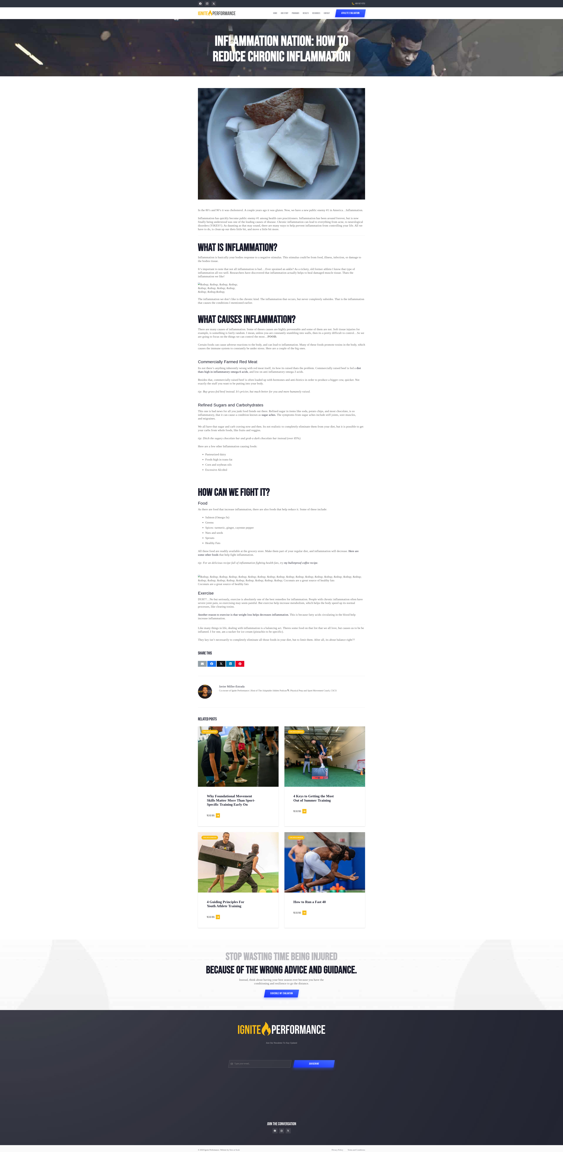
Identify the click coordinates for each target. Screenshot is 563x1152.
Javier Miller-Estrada (232, 686)
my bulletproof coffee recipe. (301, 562)
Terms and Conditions (356, 1150)
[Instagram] (207, 3)
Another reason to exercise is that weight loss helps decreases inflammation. (243, 614)
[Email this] (202, 664)
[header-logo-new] (217, 13)
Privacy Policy (337, 1150)
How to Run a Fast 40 (309, 902)
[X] (213, 3)
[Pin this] (239, 664)
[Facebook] (200, 3)
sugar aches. (269, 414)
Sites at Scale (234, 1150)
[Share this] (211, 664)
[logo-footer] (281, 1029)
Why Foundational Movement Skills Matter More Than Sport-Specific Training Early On (231, 800)
